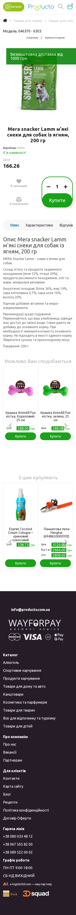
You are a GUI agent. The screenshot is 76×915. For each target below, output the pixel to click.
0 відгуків (32, 37)
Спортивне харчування (22, 670)
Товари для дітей (17, 726)
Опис (14, 225)
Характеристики (39, 225)
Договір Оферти (17, 818)
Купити (57, 200)
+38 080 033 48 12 (18, 836)
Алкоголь (11, 662)
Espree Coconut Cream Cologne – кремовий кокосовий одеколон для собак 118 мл (20, 538)
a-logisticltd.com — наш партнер (31, 884)
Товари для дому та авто (24, 686)
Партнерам (12, 760)
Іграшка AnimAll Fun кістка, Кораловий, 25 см (20, 416)
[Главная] (5, 20)
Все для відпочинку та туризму (29, 718)
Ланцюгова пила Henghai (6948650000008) (57, 532)
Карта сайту (13, 786)
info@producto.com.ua (30, 609)
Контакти (11, 778)
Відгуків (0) (66, 226)
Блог (7, 794)
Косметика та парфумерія (25, 702)
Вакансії (9, 752)
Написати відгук (55, 37)
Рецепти (10, 802)
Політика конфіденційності (26, 810)
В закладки (19, 186)
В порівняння (19, 203)
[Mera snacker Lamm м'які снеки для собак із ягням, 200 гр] (38, 81)
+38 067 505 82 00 (18, 844)
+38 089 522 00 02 (18, 852)
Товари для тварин (19, 710)
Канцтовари (13, 694)
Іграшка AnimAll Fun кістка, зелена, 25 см (55, 416)
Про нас (9, 744)
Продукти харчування (21, 678)
